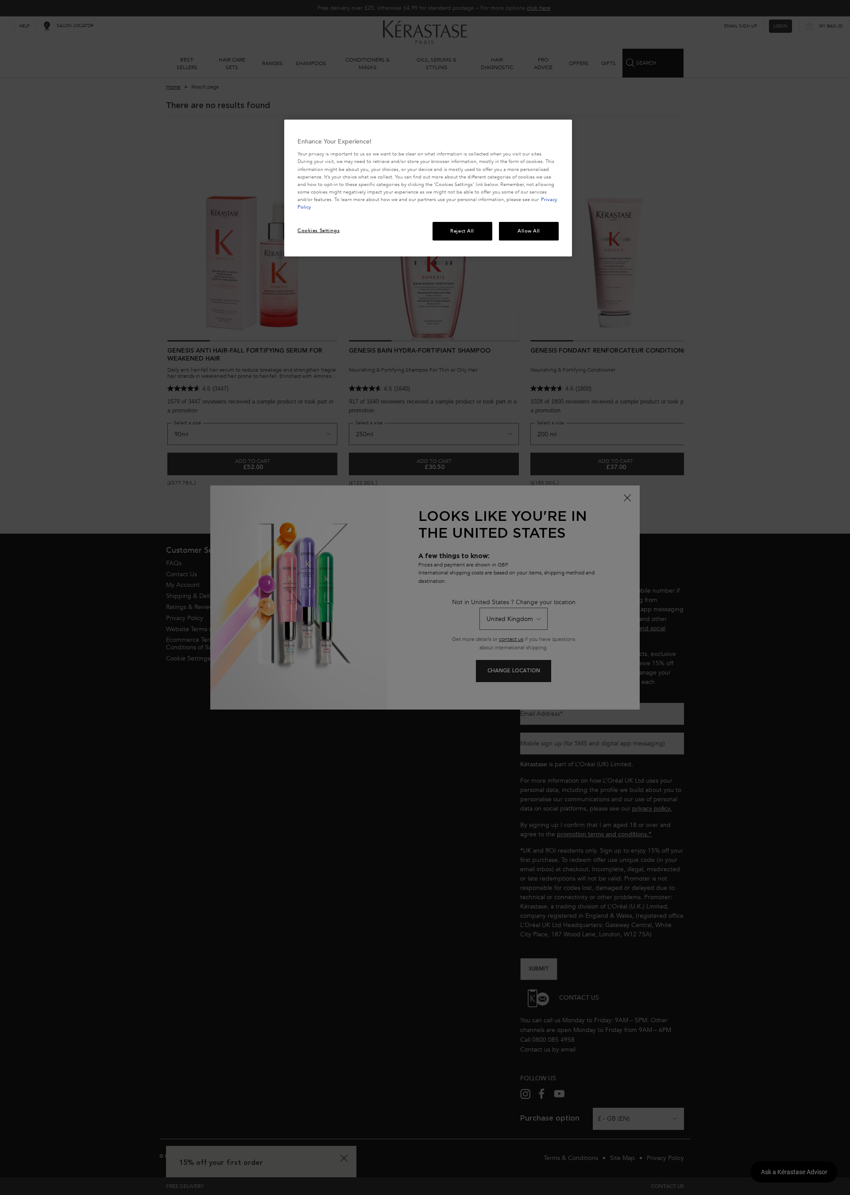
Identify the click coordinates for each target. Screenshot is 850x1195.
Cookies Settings (319, 230)
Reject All (462, 231)
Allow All (529, 231)
